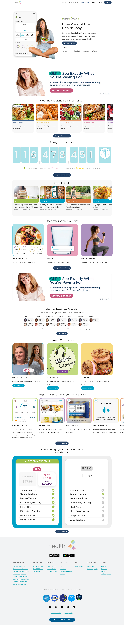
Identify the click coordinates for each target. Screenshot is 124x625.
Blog (61, 566)
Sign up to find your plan (62, 136)
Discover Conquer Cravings (21, 571)
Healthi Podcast (53, 388)
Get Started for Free (69, 43)
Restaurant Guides (38, 566)
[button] (63, 2)
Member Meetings (66, 571)
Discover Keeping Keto (20, 581)
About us (103, 566)
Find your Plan (51, 566)
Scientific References (19, 584)
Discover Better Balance (20, 576)
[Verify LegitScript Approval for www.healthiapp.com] (79, 597)
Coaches (63, 569)
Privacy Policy (69, 613)
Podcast (62, 574)
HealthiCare (90, 566)
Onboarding (36, 571)
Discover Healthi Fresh (20, 566)
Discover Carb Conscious (20, 569)
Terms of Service (56, 613)
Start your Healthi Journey (62, 175)
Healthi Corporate (92, 569)
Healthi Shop (79, 566)
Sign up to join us (62, 443)
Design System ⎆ (106, 574)
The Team (104, 569)
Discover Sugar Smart (19, 574)
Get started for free (62, 620)
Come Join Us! (62, 333)
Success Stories (18, 385)
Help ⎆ (103, 571)
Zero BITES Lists (38, 569)
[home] (16, 2)
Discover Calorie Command (21, 579)
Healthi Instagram (87, 388)
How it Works (51, 569)
